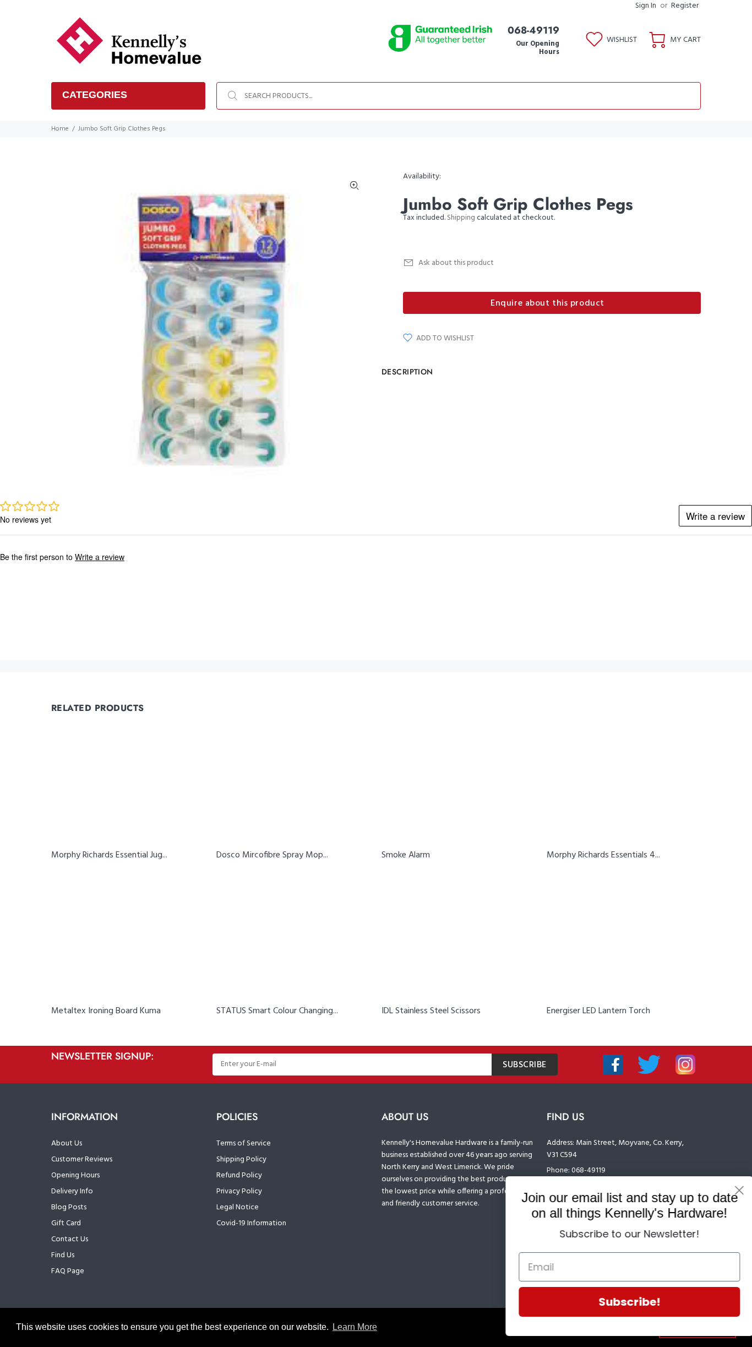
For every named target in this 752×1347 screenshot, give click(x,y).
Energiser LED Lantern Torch (598, 1011)
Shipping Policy (241, 1159)
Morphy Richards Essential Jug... (109, 855)
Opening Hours (75, 1175)
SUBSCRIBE (525, 1065)
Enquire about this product (547, 303)
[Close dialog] (727, 1190)
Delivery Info (72, 1191)
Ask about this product (456, 263)
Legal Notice (237, 1207)
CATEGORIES (94, 94)
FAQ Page (67, 1271)
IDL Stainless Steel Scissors (431, 1011)
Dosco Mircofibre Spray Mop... (272, 855)
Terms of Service (243, 1143)
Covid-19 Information (251, 1223)
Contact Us (69, 1239)
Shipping (461, 217)
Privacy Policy (239, 1191)
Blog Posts (68, 1207)
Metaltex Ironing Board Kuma (106, 1011)
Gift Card (66, 1223)
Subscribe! (617, 1302)
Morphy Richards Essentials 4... (603, 855)
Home (60, 128)
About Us (66, 1143)
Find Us (62, 1255)
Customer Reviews (81, 1159)
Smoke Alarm (406, 855)
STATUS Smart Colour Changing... (277, 1011)
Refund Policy (239, 1175)
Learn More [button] (355, 1327)
